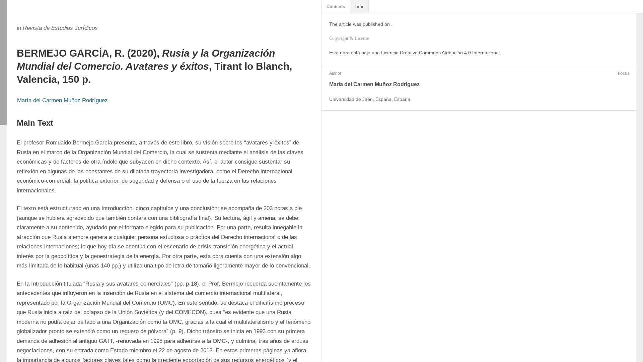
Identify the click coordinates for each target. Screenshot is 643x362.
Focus (624, 73)
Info (359, 6)
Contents (336, 6)
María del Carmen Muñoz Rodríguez (62, 100)
